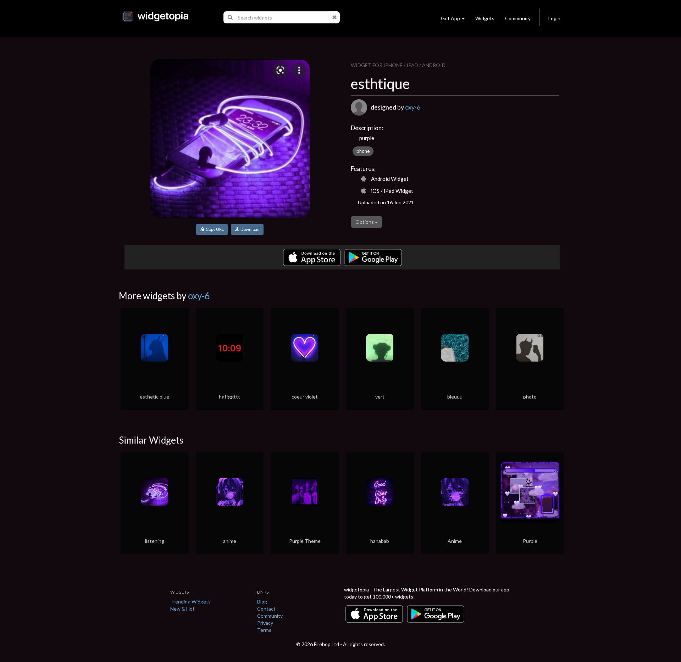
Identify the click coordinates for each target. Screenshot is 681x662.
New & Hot (182, 609)
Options (365, 222)
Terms (264, 630)
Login (554, 18)
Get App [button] (450, 18)
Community (518, 18)
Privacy (265, 623)
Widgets (484, 18)
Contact (266, 609)
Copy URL (214, 229)
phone (363, 151)
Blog (262, 602)
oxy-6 (412, 107)
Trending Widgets (190, 602)
